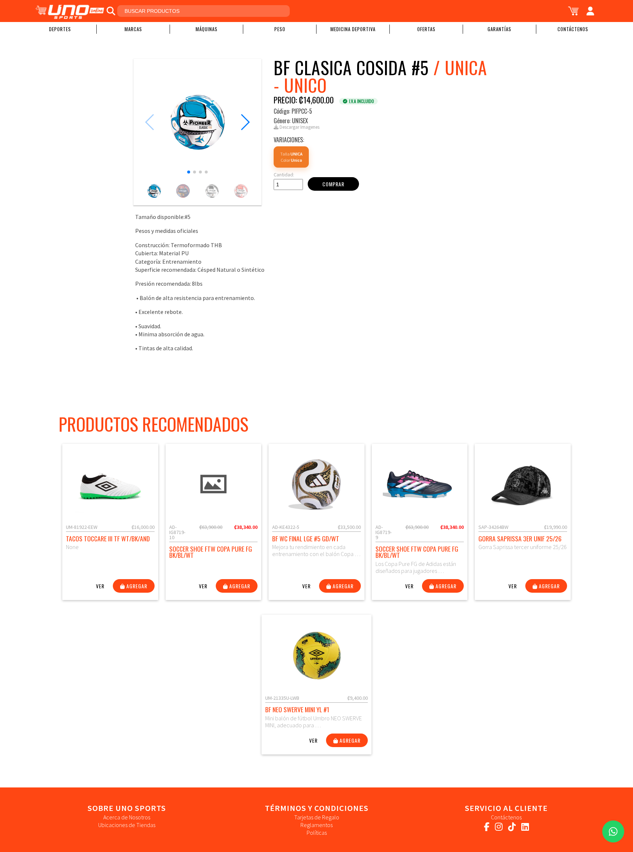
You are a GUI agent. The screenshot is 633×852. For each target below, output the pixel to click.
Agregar (136, 586)
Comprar (333, 184)
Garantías (499, 29)
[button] (188, 172)
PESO (279, 29)
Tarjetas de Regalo (316, 817)
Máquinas (207, 29)
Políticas (317, 832)
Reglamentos (316, 825)
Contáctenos (573, 29)
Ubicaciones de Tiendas (126, 825)
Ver (100, 586)
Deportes (60, 29)
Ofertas (426, 29)
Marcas (133, 29)
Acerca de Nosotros (126, 817)
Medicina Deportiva (352, 29)
